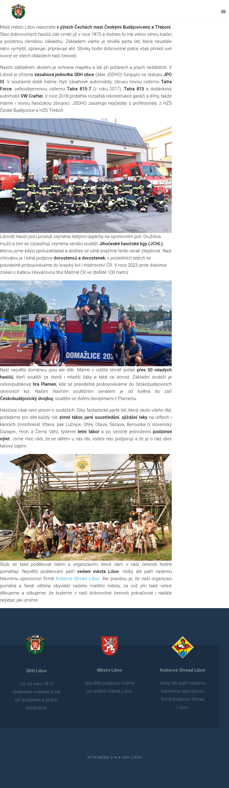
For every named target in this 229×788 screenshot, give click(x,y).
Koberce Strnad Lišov (77, 578)
